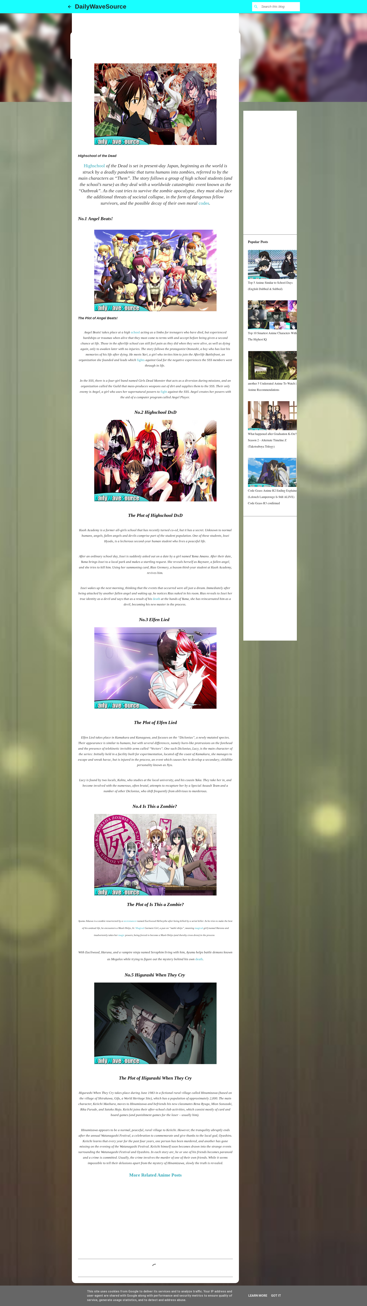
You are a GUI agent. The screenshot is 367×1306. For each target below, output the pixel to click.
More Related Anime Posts (155, 1175)
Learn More (257, 1295)
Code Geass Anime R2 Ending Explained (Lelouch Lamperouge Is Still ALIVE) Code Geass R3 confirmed (273, 496)
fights (141, 360)
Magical (140, 928)
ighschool (96, 165)
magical (199, 928)
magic (121, 935)
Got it (276, 1295)
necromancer (130, 921)
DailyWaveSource (100, 6)
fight (164, 392)
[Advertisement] (155, 36)
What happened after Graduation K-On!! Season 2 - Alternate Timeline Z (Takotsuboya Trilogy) (272, 440)
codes (204, 203)
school (136, 332)
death (157, 599)
